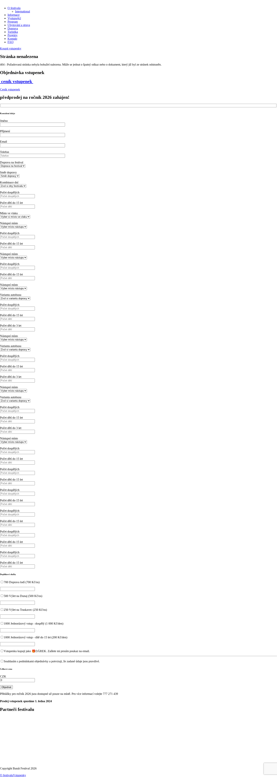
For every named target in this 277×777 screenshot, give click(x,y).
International (22, 11)
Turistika (13, 31)
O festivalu (14, 8)
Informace (14, 14)
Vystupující (14, 18)
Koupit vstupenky (10, 48)
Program (13, 21)
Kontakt (12, 38)
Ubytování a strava (19, 25)
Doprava (13, 28)
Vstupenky (19, 775)
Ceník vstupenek (10, 89)
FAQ (11, 42)
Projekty (13, 35)
